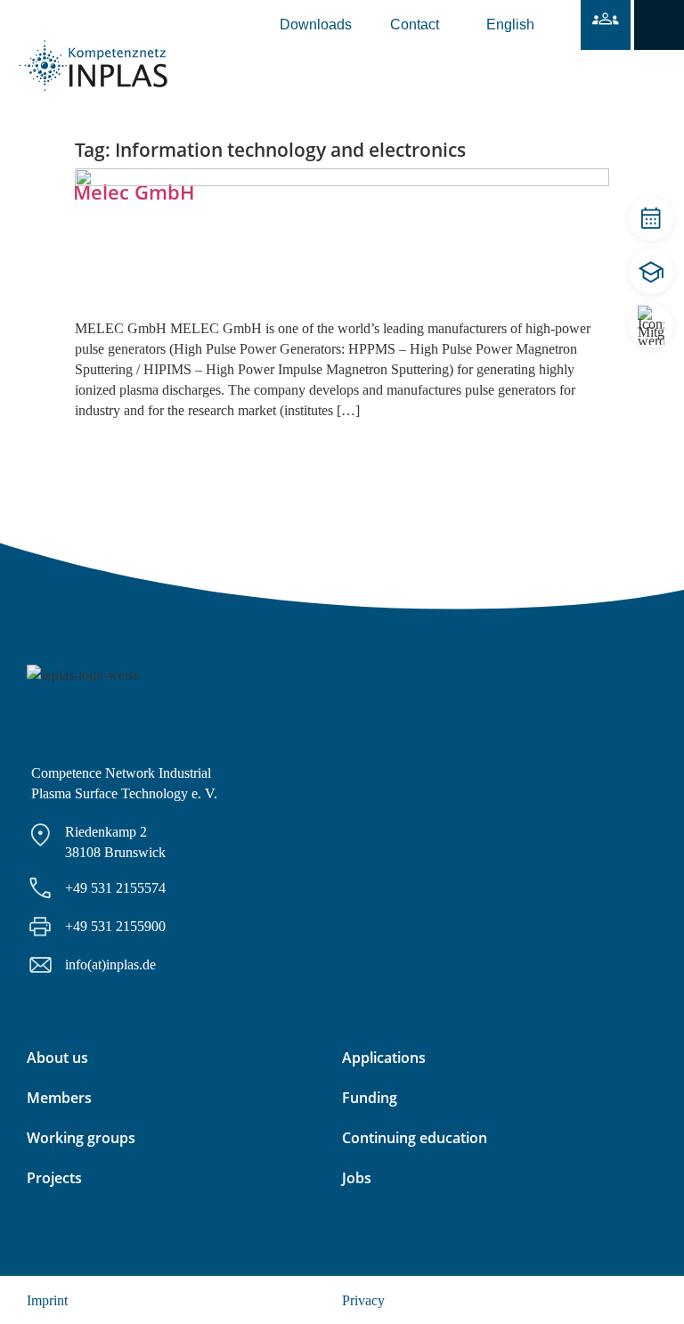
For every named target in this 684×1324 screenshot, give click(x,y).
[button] (659, 25)
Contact (414, 24)
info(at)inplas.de (110, 964)
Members (59, 1098)
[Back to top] (646, 1286)
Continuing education (414, 1138)
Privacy (363, 1300)
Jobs (356, 1178)
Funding (369, 1098)
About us (57, 1058)
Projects (54, 1178)
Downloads (316, 24)
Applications (384, 1058)
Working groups (81, 1138)
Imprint (47, 1300)
